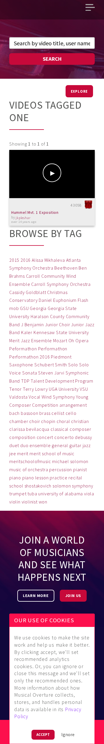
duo (24, 445)
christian (80, 421)
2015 (14, 260)
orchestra (38, 469)
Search (52, 58)
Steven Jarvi (51, 373)
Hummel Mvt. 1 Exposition (35, 212)
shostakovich (38, 486)
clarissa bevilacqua (29, 429)
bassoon (29, 413)
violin (15, 502)
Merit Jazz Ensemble (30, 340)
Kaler (26, 332)
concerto (64, 437)
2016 (26, 260)
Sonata (29, 373)
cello (71, 413)
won (43, 502)
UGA (53, 389)
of (25, 469)
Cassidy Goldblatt (27, 292)
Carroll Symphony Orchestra (61, 284)
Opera (82, 340)
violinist (30, 502)
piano (15, 478)
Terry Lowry (35, 389)
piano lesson (35, 478)
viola (89, 493)
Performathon (53, 349)
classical (59, 429)
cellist (57, 413)
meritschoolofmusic (30, 461)
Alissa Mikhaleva (48, 260)
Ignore (68, 734)
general (60, 445)
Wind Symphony (58, 397)
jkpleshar (23, 218)
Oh (71, 340)
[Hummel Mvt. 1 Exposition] (52, 174)
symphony (82, 486)
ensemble (40, 445)
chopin (48, 421)
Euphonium (65, 300)
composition (22, 437)
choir (34, 421)
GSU (24, 308)
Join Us (73, 595)
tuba (32, 493)
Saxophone (21, 364)
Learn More (36, 595)
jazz (87, 445)
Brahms (17, 276)
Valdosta (18, 397)
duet (14, 445)
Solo (73, 364)
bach (14, 413)
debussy (83, 437)
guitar (75, 445)
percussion (60, 469)
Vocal (34, 397)
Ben (83, 268)
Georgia (38, 308)
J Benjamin (32, 324)
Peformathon (23, 349)
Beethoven (65, 268)
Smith (61, 364)
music (15, 469)
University (69, 389)
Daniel (45, 300)
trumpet (18, 493)
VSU (84, 389)
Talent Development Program (62, 381)
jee (12, 453)
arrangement (73, 405)
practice (58, 478)
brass (44, 413)
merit (22, 453)
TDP (25, 381)
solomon (62, 486)
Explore (79, 91)
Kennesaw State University (61, 332)
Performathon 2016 (29, 357)
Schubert (44, 364)
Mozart (60, 340)
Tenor (15, 389)
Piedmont (61, 357)
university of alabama (60, 493)
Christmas (57, 292)
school (16, 486)
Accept (43, 734)
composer (80, 429)
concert (45, 437)
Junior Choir (57, 324)
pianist (80, 469)
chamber (18, 421)
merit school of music (52, 453)
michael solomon (70, 461)
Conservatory (23, 300)
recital (75, 478)
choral (63, 421)
